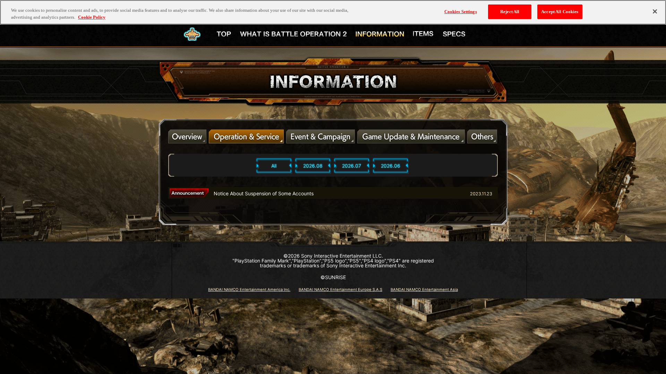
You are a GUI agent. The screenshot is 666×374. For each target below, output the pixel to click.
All (273, 166)
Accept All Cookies (559, 11)
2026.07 (351, 166)
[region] (333, 12)
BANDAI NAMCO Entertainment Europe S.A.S (340, 289)
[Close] (655, 11)
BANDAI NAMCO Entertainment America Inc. (249, 289)
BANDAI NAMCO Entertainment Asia (424, 289)
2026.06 (390, 166)
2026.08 (313, 166)
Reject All (509, 11)
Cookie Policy (91, 17)
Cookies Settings (460, 11)
